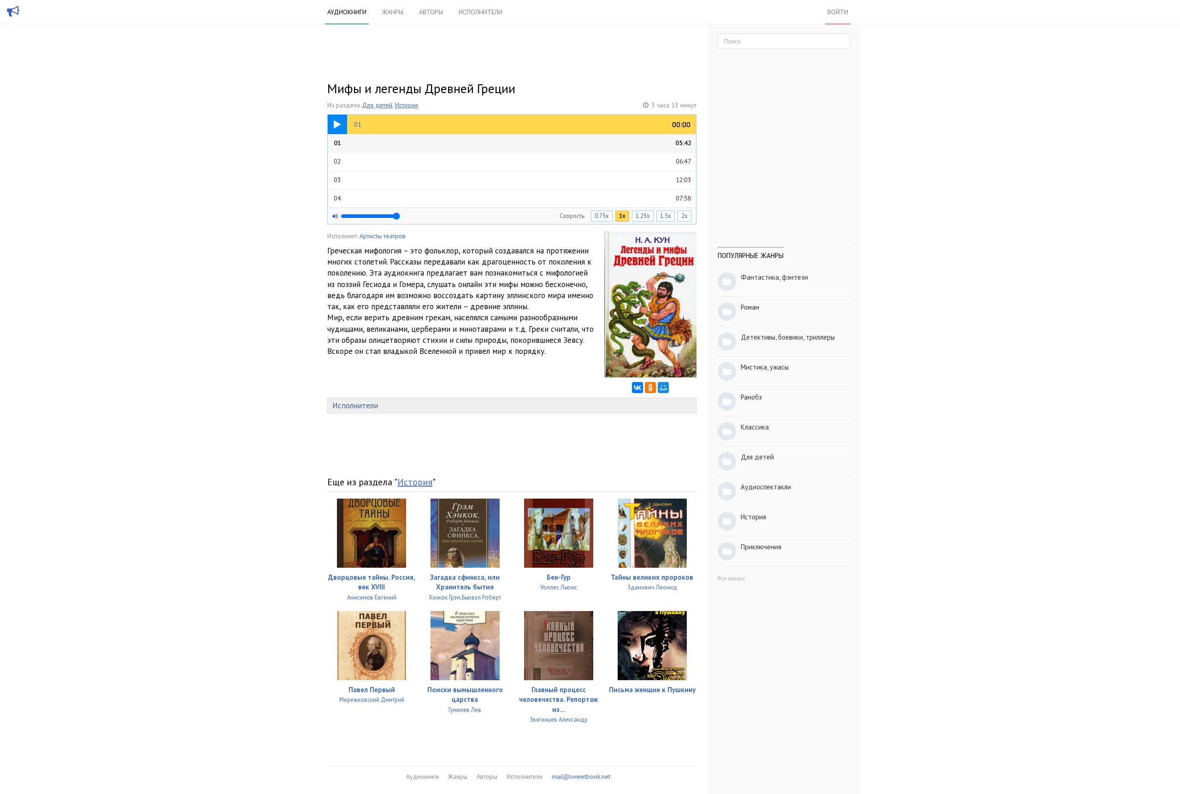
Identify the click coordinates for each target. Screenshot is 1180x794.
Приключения (761, 546)
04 (512, 198)
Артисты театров (383, 236)
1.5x (665, 216)
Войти (837, 12)
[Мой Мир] (663, 387)
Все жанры (731, 578)
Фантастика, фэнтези (774, 277)
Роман (750, 307)
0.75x (602, 216)
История (406, 105)
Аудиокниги (346, 12)
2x (684, 216)
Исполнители (480, 12)
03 (512, 180)
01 (512, 143)
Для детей (377, 105)
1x (622, 216)
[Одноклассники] (650, 387)
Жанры (392, 12)
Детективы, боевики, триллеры (788, 337)
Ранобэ (751, 397)
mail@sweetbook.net (581, 776)
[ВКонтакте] (637, 387)
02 (512, 161)
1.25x (643, 216)
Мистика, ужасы (765, 367)
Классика (755, 427)
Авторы (431, 12)
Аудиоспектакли (766, 486)
